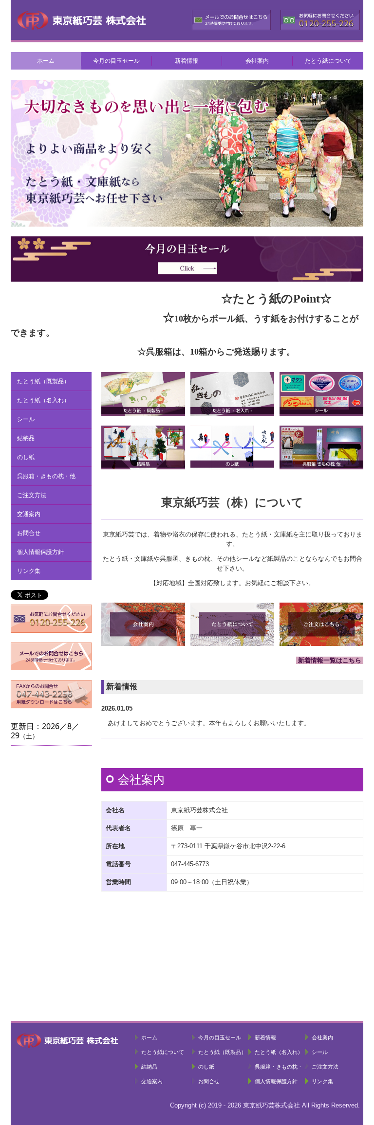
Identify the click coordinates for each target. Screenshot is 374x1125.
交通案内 (28, 514)
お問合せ (28, 533)
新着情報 (186, 60)
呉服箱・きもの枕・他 (46, 476)
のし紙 (26, 457)
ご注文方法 (31, 495)
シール (26, 419)
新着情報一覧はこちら (329, 660)
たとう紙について (328, 60)
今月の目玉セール (116, 60)
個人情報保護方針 (40, 552)
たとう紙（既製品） (43, 381)
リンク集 (28, 571)
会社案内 (257, 60)
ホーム (46, 60)
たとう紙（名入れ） (43, 400)
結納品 (26, 438)
